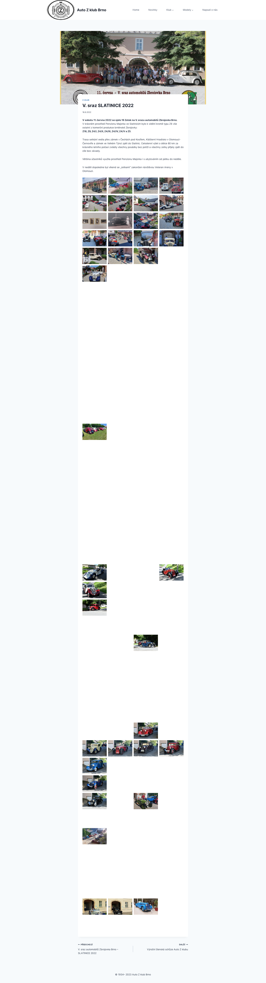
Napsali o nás (210, 9)
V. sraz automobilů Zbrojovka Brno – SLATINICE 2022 (98, 949)
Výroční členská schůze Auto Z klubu (167, 947)
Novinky (152, 9)
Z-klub (85, 100)
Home (136, 9)
